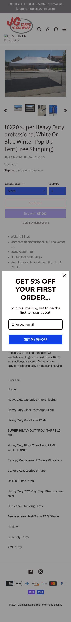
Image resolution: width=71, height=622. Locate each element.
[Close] (64, 275)
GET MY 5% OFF (35, 339)
